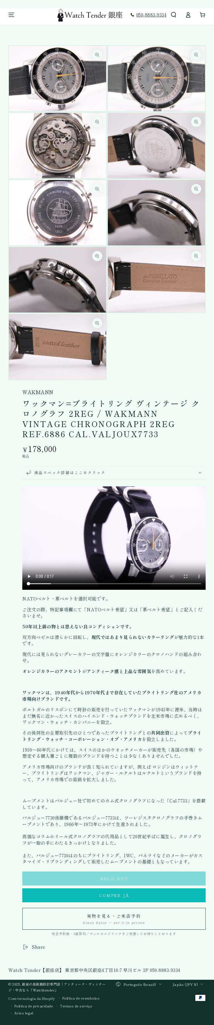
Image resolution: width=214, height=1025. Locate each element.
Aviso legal (23, 1013)
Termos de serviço (76, 1006)
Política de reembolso (81, 998)
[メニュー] (11, 15)
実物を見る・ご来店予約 (114, 919)
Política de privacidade (33, 1006)
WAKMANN (38, 392)
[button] (173, 15)
